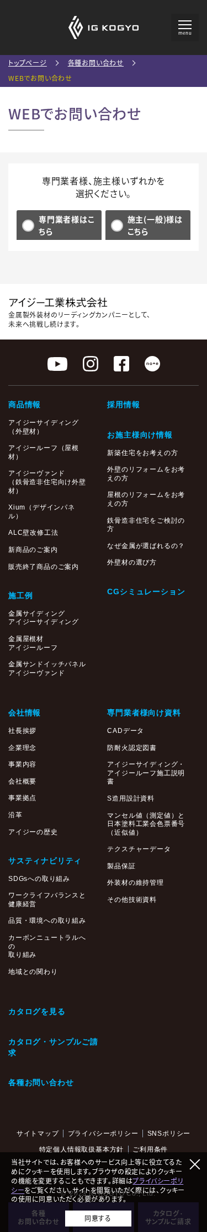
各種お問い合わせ (96, 62)
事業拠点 (22, 798)
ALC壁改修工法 (33, 532)
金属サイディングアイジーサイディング (43, 618)
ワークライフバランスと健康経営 (47, 899)
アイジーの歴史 (33, 832)
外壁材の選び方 (132, 562)
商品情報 (24, 404)
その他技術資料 (132, 900)
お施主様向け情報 (139, 434)
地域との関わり (33, 972)
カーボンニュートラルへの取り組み (47, 946)
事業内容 (22, 764)
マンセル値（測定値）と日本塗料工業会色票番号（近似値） (146, 824)
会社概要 (22, 781)
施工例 (20, 595)
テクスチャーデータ (139, 849)
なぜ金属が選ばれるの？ (146, 546)
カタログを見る (37, 1011)
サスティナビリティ (45, 860)
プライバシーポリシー (103, 1133)
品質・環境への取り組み (47, 920)
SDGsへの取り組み (39, 879)
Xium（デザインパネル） (41, 511)
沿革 (15, 815)
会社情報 (24, 712)
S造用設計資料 (131, 798)
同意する (97, 1218)
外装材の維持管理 (135, 882)
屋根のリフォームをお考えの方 (146, 499)
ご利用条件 (150, 1149)
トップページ (27, 62)
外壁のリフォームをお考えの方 (146, 474)
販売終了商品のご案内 (43, 567)
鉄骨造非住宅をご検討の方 (146, 525)
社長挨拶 (22, 731)
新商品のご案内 (33, 550)
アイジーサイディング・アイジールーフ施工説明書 (146, 772)
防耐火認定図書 (132, 748)
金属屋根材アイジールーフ (33, 643)
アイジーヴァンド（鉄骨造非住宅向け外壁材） (47, 481)
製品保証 (121, 866)
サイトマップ (38, 1133)
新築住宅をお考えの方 (142, 453)
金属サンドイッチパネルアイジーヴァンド (47, 668)
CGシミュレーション (146, 591)
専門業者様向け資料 (144, 712)
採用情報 (123, 404)
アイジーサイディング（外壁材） (43, 427)
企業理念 (22, 748)
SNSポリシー (169, 1133)
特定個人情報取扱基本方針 (81, 1149)
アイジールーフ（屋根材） (43, 452)
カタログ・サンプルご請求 (53, 1047)
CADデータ (125, 731)
